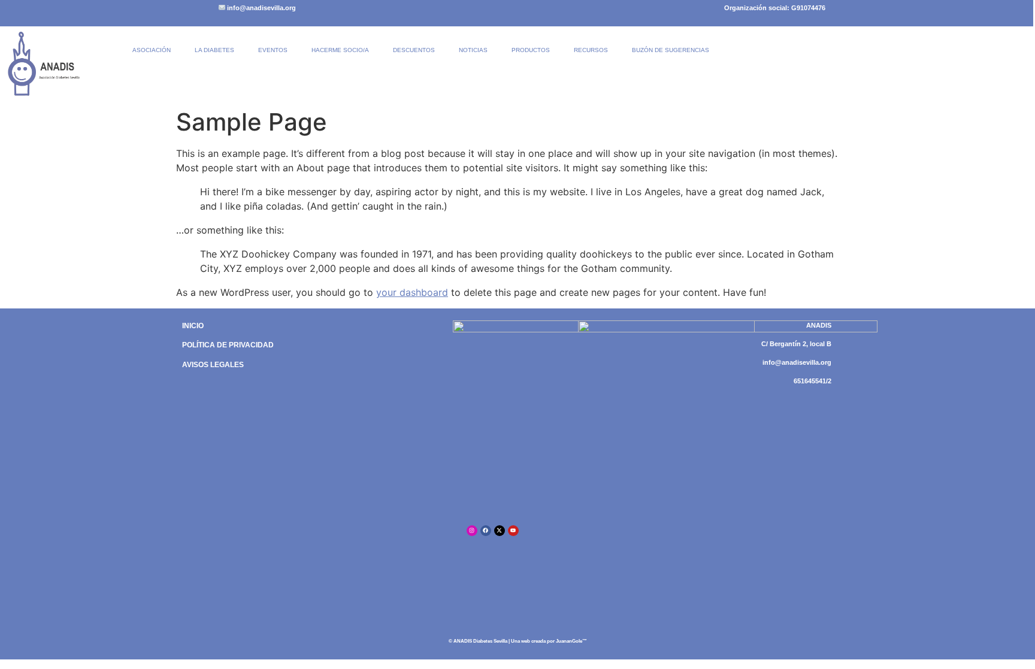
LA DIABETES (214, 50)
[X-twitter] (499, 530)
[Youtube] (513, 530)
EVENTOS (273, 50)
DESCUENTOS (414, 50)
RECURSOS (591, 50)
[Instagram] (472, 530)
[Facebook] (485, 530)
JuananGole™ (571, 641)
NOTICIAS (473, 50)
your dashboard (412, 292)
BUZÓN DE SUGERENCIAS (670, 50)
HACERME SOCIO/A (340, 50)
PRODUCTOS (531, 50)
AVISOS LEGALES (213, 365)
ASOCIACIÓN (151, 50)
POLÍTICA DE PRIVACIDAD (228, 345)
